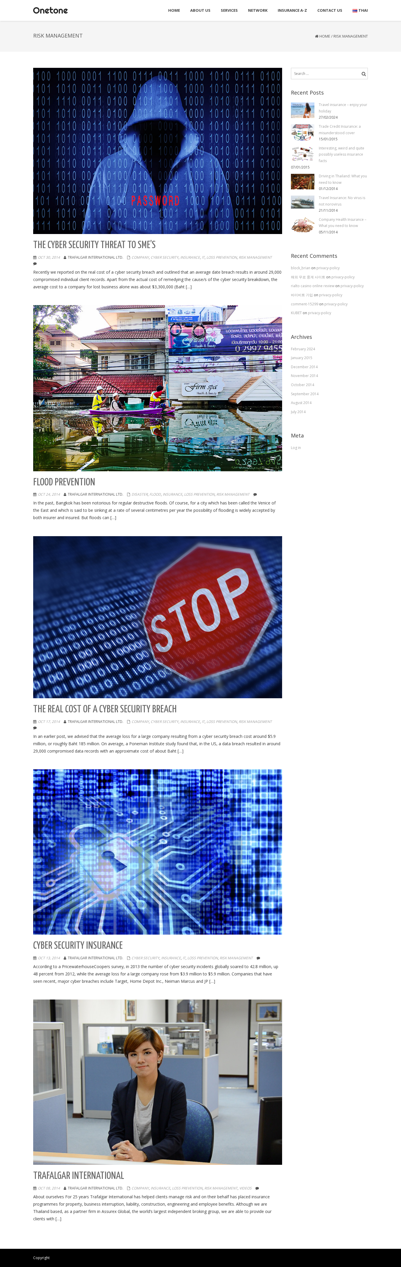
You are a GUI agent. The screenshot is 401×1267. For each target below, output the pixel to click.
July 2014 (298, 411)
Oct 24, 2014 (49, 494)
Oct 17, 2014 (49, 721)
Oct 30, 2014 (49, 257)
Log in (296, 447)
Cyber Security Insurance (78, 946)
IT (203, 257)
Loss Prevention (221, 257)
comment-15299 (305, 304)
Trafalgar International (78, 1176)
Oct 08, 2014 (49, 1188)
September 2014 (305, 393)
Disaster (140, 494)
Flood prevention (64, 482)
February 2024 (303, 348)
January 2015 (301, 357)
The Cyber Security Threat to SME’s (94, 245)
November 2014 (304, 375)
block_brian (301, 267)
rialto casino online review (313, 285)
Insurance (190, 257)
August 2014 (301, 402)
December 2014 (304, 366)
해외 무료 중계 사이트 (308, 277)
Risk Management (255, 257)
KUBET (297, 312)
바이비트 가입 (302, 294)
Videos (245, 1188)
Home (324, 36)
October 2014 (302, 384)
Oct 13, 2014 (49, 957)
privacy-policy (328, 267)
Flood (155, 494)
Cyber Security (164, 257)
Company (140, 257)
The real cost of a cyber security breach (105, 709)
